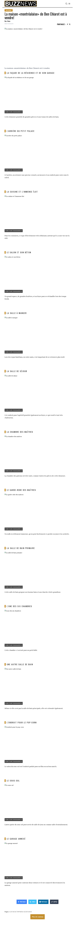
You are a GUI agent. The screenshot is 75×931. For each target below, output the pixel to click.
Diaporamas (9, 10)
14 (29, 912)
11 (23, 912)
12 (25, 912)
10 (21, 912)
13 (27, 912)
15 (31, 912)
